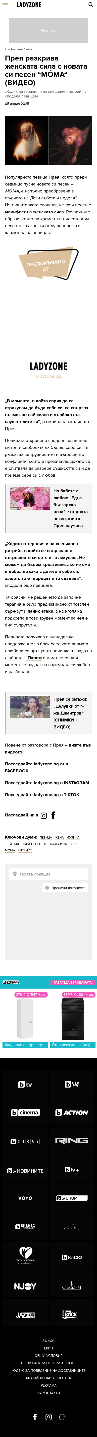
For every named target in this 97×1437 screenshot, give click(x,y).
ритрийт (25, 850)
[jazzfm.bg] (25, 1312)
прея (73, 844)
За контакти (48, 1393)
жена (59, 838)
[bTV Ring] (72, 1141)
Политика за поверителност (48, 1363)
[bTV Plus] (72, 1169)
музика (73, 838)
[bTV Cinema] (25, 1112)
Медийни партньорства (48, 1378)
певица (46, 838)
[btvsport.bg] (72, 1198)
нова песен (31, 844)
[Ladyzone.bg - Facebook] (53, 826)
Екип (48, 1348)
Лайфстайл (15, 49)
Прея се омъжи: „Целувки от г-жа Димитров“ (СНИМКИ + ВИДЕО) (70, 713)
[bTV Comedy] (72, 1084)
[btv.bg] (25, 1084)
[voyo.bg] (25, 1198)
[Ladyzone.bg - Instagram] (44, 815)
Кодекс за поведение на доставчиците (48, 1371)
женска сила (55, 844)
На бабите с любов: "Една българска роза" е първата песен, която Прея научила (70, 508)
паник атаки (40, 611)
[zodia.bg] (72, 1226)
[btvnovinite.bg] (25, 1169)
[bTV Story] (25, 1141)
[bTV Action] (72, 1112)
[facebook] (35, 1417)
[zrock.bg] (72, 1312)
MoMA (10, 850)
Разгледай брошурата (73, 982)
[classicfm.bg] (72, 1283)
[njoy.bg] (25, 1283)
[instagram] (49, 1417)
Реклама (48, 1385)
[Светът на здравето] (25, 1255)
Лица (29, 49)
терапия (12, 844)
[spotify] (62, 1417)
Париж (34, 657)
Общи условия (49, 1356)
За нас (48, 1341)
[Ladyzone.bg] (29, 5)
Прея (53, 177)
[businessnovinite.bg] (25, 1226)
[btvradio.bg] (72, 1255)
